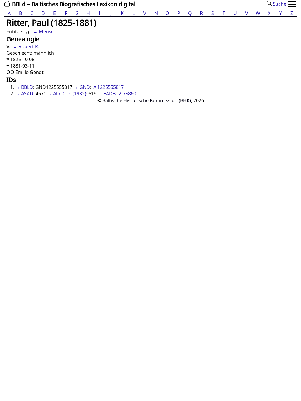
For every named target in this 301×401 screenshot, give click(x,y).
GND (84, 87)
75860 (129, 93)
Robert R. (29, 46)
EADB (109, 93)
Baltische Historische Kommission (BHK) (146, 100)
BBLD (27, 87)
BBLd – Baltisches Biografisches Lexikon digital (73, 4)
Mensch (47, 31)
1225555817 (110, 87)
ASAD (27, 93)
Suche (279, 4)
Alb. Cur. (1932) (69, 93)
